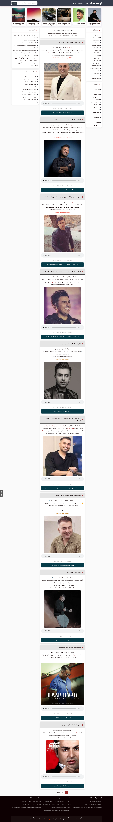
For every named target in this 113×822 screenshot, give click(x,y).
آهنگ (87, 3)
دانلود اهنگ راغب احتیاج (30, 40)
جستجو (14, 3)
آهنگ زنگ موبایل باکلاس (30, 79)
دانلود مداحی (75, 202)
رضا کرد (98, 122)
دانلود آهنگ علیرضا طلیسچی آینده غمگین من (68, 120)
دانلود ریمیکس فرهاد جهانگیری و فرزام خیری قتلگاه (57, 802)
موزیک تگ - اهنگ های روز (29, 97)
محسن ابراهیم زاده (95, 68)
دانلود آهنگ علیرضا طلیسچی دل (72, 573)
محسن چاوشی (96, 60)
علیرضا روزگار (96, 48)
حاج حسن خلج (96, 97)
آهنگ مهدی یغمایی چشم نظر (29, 94)
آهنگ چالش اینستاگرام (30, 82)
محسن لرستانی (96, 71)
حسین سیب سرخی (95, 110)
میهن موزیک (49, 53)
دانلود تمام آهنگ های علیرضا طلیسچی (62, 30)
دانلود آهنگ (71, 125)
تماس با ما (50, 820)
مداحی (74, 3)
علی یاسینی (97, 58)
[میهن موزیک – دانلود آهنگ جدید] (96, 3)
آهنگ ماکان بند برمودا (30, 84)
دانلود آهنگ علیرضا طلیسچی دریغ (71, 344)
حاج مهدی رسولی (95, 102)
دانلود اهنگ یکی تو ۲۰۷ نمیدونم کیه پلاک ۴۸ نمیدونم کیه (87, 807)
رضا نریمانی (97, 125)
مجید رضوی (97, 73)
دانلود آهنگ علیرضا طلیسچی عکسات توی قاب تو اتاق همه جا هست (62, 272)
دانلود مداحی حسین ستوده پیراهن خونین (31, 802)
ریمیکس (80, 3)
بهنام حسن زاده (96, 92)
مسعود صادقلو (96, 66)
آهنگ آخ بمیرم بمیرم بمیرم (29, 89)
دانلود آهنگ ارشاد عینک (30, 100)
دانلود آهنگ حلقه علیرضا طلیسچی (71, 725)
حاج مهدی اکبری (96, 100)
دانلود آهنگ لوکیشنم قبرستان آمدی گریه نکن (24, 50)
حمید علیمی (97, 117)
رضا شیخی (97, 120)
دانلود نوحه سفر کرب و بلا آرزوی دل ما (32, 804)
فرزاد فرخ (97, 50)
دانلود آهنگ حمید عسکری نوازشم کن (27, 43)
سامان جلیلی (96, 53)
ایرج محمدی (97, 89)
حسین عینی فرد (96, 115)
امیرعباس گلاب (96, 35)
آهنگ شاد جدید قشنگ (30, 102)
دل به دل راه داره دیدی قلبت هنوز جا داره (54, 426)
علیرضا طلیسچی (96, 45)
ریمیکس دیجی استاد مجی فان (28, 92)
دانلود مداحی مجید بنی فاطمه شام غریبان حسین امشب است (26, 807)
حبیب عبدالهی (96, 105)
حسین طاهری (96, 112)
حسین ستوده (96, 107)
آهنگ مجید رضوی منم (30, 77)
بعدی (58, 792)
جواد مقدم (97, 94)
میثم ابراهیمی (96, 78)
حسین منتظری (96, 38)
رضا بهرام (97, 43)
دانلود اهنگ (69, 48)
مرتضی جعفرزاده (96, 63)
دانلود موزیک (76, 655)
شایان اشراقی (96, 55)
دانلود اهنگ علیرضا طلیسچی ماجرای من (70, 42)
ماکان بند (97, 76)
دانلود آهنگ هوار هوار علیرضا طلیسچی (70, 647)
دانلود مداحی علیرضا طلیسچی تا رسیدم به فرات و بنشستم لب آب (62, 197)
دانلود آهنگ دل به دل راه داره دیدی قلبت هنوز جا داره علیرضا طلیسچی (62, 488)
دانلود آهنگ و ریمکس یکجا (29, 87)
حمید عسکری (96, 40)
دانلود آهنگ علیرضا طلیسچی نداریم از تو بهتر (68, 495)
